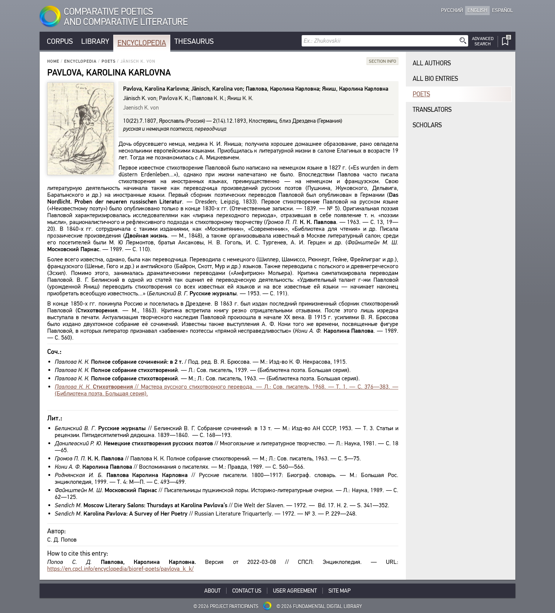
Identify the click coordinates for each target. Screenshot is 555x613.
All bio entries (435, 79)
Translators (432, 110)
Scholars (427, 125)
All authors (432, 63)
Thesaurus (194, 41)
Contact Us (246, 590)
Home (53, 61)
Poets (109, 61)
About (212, 590)
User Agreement (295, 590)
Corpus (60, 41)
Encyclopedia (141, 43)
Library (95, 41)
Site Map (339, 590)
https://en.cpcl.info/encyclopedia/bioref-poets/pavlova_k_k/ (120, 568)
